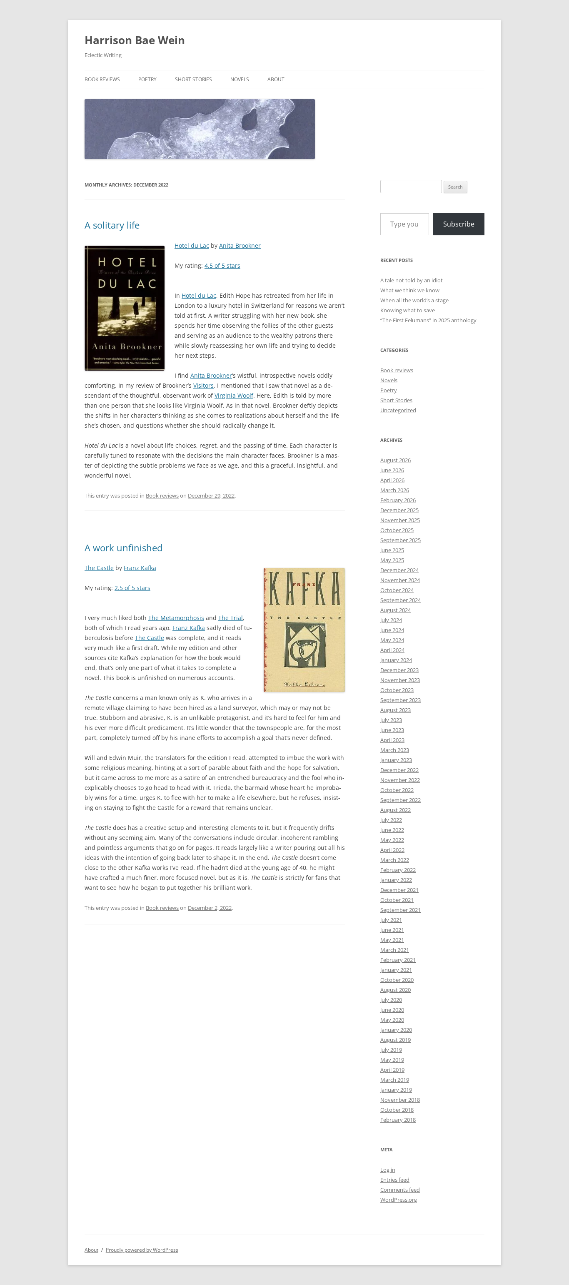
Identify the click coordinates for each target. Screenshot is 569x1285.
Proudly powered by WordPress (142, 1249)
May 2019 (392, 1059)
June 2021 (392, 930)
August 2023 (395, 710)
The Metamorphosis (176, 618)
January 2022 (396, 880)
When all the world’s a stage (414, 300)
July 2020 (391, 1000)
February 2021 (398, 960)
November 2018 (400, 1099)
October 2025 (397, 530)
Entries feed (394, 1179)
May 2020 (392, 1020)
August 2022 (395, 810)
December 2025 (399, 510)
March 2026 (394, 490)
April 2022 (392, 850)
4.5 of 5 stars (222, 265)
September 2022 (400, 800)
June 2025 (392, 550)
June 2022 (392, 830)
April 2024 (392, 650)
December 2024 (399, 570)
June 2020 (392, 1010)
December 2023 (399, 670)
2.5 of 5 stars (132, 588)
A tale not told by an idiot (411, 280)
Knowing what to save (407, 310)
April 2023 (392, 740)
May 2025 (392, 560)
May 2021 (392, 940)
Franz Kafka (140, 568)
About (275, 79)
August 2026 (395, 460)
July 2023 (391, 720)
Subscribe (458, 224)
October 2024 (397, 590)
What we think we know (409, 290)
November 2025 (400, 520)
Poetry (147, 79)
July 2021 (391, 920)
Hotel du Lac (192, 245)
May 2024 (392, 640)
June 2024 (392, 630)
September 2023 (400, 700)
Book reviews (102, 79)
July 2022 (391, 820)
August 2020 (395, 990)
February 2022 (398, 870)
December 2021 (399, 890)
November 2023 (400, 680)
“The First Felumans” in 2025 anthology (428, 320)
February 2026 (398, 500)
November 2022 (400, 780)
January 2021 (396, 970)
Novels (239, 79)
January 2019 (396, 1089)
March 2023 (394, 750)
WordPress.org (398, 1199)
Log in (387, 1169)
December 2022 (399, 770)
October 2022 (397, 790)
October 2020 (397, 980)
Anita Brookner (240, 245)
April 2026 (392, 480)
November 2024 (400, 580)
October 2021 (397, 900)
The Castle (99, 568)
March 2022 (394, 860)
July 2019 (391, 1049)
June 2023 (392, 730)
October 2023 (397, 690)
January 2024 (396, 660)
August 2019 (395, 1039)
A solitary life (112, 225)
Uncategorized (398, 410)
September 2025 (400, 540)
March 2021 (394, 950)
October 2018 (397, 1109)
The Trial (230, 618)
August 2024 (395, 610)
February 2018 (398, 1119)
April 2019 (392, 1069)
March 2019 (394, 1079)
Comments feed (400, 1189)
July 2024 (391, 620)
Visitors (203, 385)
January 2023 (396, 760)
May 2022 (392, 840)
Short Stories (193, 79)
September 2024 (400, 600)
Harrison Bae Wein (135, 39)
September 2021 (400, 910)
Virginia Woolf (234, 395)
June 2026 (392, 470)
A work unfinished (123, 547)
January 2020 (396, 1029)
